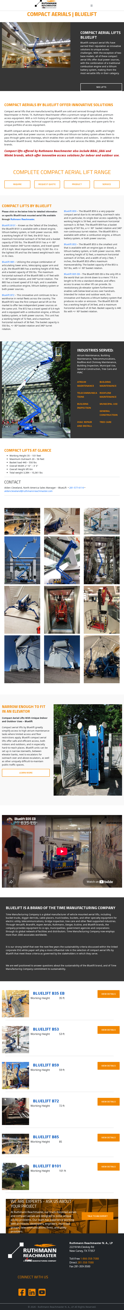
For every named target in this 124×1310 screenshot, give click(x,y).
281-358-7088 (86, 1262)
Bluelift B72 (8, 295)
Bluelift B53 (70, 244)
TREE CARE (105, 422)
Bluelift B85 (8, 261)
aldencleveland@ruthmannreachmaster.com (28, 491)
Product (77, 184)
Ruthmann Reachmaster (22, 219)
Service (106, 184)
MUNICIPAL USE (109, 403)
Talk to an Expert (97, 1216)
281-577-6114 (76, 487)
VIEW (108, 993)
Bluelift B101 (9, 225)
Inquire (17, 184)
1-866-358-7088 (89, 1258)
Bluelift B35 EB (72, 274)
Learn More (26, 772)
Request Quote (47, 184)
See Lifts (101, 87)
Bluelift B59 (70, 211)
